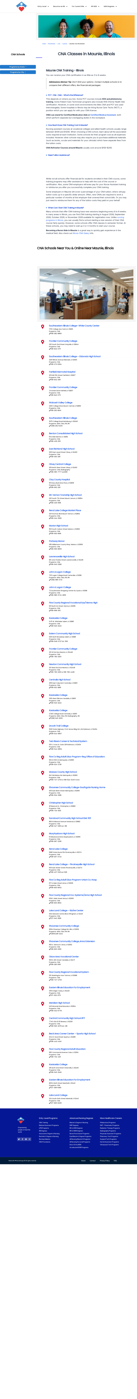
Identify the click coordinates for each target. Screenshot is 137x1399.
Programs (51, 44)
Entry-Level (42, 6)
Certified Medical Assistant (103, 115)
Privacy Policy (105, 1161)
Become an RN (59, 6)
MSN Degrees (109, 6)
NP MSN (94, 6)
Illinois (65, 44)
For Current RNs (78, 6)
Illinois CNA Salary (81, 233)
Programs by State (17, 67)
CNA (58, 44)
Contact (93, 1161)
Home (44, 44)
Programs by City (17, 72)
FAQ (115, 1161)
